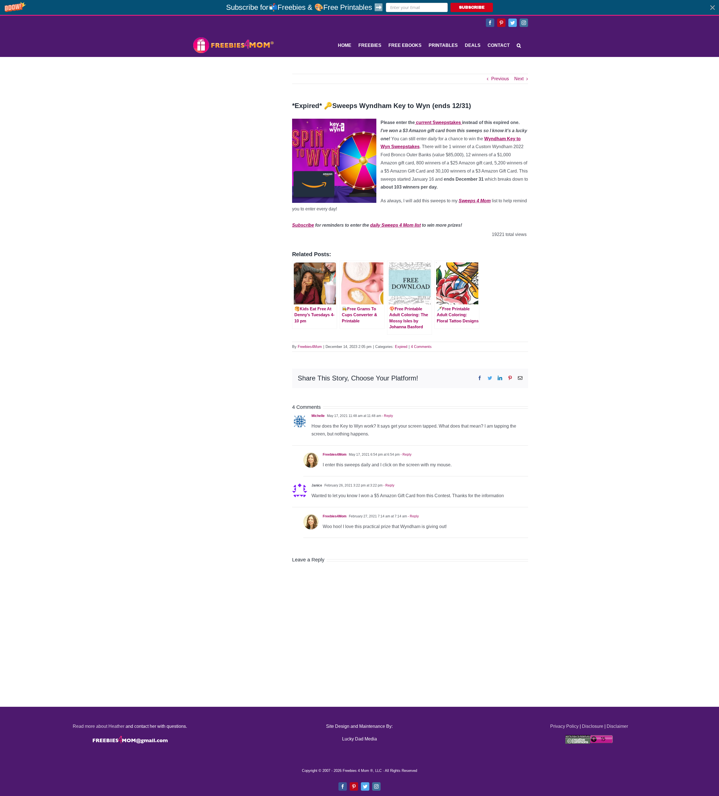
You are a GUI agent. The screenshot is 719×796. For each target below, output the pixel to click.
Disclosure (592, 726)
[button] (359, 7)
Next (519, 78)
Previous (500, 78)
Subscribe (303, 225)
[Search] (519, 45)
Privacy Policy (564, 726)
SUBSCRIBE (471, 7)
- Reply (387, 416)
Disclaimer (617, 726)
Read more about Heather (98, 726)
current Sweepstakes (438, 122)
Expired (401, 347)
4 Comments (421, 347)
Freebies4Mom (310, 347)
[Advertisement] (233, 109)
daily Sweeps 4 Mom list (395, 225)
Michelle (318, 416)
